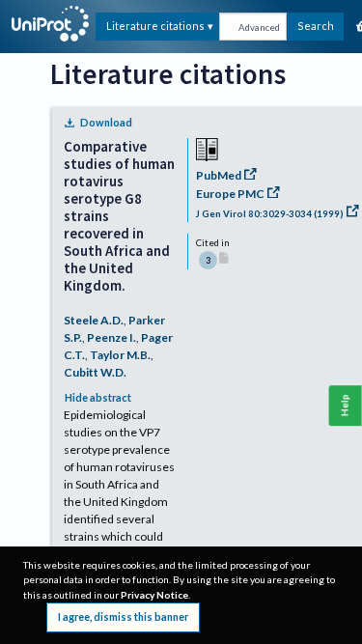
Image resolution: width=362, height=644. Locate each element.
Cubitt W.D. (95, 372)
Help (345, 406)
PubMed (218, 175)
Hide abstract (98, 397)
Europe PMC (230, 193)
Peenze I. (111, 337)
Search (315, 25)
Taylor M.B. (120, 355)
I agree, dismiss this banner (123, 616)
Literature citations (155, 25)
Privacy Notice (154, 595)
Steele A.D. (94, 320)
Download (106, 122)
